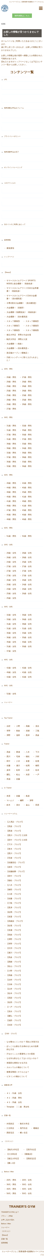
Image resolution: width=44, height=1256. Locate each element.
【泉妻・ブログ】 (14, 917)
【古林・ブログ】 (14, 984)
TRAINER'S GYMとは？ (10, 1212)
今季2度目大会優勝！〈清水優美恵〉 (22, 303)
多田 (8, 770)
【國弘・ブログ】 (14, 1016)
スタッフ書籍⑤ (13, 330)
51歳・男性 (11, 536)
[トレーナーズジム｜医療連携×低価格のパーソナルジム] (4, 8)
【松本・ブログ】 (14, 993)
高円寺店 (23, 1128)
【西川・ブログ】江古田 (17, 835)
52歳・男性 (27, 536)
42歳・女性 (11, 668)
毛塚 (18, 756)
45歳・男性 (27, 492)
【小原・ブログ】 (14, 894)
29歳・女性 (11, 553)
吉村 (8, 726)
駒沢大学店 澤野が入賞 (17, 339)
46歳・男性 (27, 519)
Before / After (9, 1172)
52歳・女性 (11, 694)
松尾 (37, 761)
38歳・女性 (27, 624)
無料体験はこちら (22, 16)
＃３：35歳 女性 (14, 1102)
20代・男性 (8, 369)
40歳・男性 (27, 488)
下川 (37, 752)
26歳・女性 (11, 557)
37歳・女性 (11, 651)
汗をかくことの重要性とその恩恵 (21, 1054)
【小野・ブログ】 (14, 971)
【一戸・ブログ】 (14, 1007)
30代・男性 (8, 417)
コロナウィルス (10, 183)
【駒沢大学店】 (13, 1150)
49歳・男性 (11, 483)
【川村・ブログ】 (10, 1034)
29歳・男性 (11, 382)
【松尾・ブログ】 (14, 926)
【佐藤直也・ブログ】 (16, 862)
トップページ (20, 62)
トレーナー (8, 702)
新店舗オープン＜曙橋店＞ (18, 353)
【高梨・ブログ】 (14, 998)
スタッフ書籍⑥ (32, 330)
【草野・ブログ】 (14, 944)
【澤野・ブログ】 (14, 939)
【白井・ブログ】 (14, 989)
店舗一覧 (7, 1115)
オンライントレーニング (13, 167)
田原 (37, 805)
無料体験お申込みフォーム (14, 108)
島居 (28, 796)
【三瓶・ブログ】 (14, 903)
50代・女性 (8, 685)
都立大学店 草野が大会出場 (19, 335)
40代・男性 (8, 475)
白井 (28, 770)
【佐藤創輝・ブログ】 (16, 871)
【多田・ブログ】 (14, 867)
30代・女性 (8, 607)
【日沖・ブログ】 (14, 948)
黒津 (28, 735)
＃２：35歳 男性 (14, 1098)
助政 (18, 731)
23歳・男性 (27, 395)
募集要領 (10, 248)
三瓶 (37, 731)
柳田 (37, 766)
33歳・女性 (11, 619)
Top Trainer (8, 718)
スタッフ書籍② (32, 321)
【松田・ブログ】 (14, 1002)
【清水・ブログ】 (14, 1011)
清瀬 (28, 731)
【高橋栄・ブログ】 (15, 921)
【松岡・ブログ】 (14, 912)
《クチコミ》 (9, 1141)
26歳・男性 (11, 404)
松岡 (28, 766)
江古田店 (10, 1128)
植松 (28, 756)
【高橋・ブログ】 (14, 975)
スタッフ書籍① (13, 326)
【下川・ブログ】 (14, 844)
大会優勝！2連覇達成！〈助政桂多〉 (22, 312)
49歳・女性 (11, 672)
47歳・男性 (11, 510)
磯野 (22, 800)
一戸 (37, 775)
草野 (8, 731)
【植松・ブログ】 (14, 880)
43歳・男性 (27, 510)
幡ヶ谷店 (23, 1133)
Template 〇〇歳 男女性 (18, 1107)
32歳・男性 (27, 426)
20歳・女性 (11, 585)
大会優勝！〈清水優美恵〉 (18, 317)
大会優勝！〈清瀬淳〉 (16, 308)
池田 (18, 735)
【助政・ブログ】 (14, 935)
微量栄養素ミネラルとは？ (18, 1072)
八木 (28, 752)
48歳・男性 (11, 492)
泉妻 (28, 761)
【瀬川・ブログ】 (14, 953)
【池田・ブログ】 (14, 1020)
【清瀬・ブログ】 (14, 930)
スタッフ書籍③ (13, 321)
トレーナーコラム (10, 814)
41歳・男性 (27, 497)
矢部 (28, 775)
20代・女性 (8, 545)
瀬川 (18, 766)
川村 (37, 756)
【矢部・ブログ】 (14, 1025)
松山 (18, 775)
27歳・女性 (11, 566)
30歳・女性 (11, 633)
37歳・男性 (11, 435)
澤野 (8, 735)
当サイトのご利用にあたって (14, 224)
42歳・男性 (27, 483)
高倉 (37, 735)
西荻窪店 (10, 1133)
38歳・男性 (27, 457)
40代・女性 (8, 660)
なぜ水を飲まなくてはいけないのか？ (22, 1058)
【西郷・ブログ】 (14, 962)
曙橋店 (36, 1128)
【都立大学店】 (13, 1159)
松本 (37, 770)
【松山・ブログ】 (14, 966)
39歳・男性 (11, 444)
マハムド (10, 800)
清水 (37, 726)
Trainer (6, 744)
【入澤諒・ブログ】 (15, 822)
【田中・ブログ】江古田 (17, 840)
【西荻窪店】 (31, 1159)
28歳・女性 (27, 557)
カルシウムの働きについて (18, 1067)
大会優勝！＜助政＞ (15, 344)
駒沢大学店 (24, 1124)
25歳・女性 (27, 562)
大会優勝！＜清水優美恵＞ (18, 348)
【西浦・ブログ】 (14, 831)
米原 (8, 796)
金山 (28, 805)
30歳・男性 (27, 435)
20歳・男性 (11, 377)
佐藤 (8, 766)
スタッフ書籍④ (32, 326)
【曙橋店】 (28, 1154)
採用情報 (7, 240)
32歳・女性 (11, 615)
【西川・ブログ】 (14, 853)
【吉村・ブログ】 (14, 980)
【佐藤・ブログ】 (14, 899)
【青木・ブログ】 (14, 849)
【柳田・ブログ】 (14, 890)
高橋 (28, 726)
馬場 (8, 779)
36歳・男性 (27, 466)
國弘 (8, 775)
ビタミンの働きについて (17, 1076)
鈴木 (8, 805)
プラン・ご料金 (7, 1216)
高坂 (8, 752)
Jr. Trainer (8, 788)
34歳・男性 (27, 448)
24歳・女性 (11, 562)
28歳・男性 (27, 386)
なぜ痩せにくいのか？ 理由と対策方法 (23, 1042)
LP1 (5, 79)
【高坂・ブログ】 (14, 826)
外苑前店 (10, 1124)
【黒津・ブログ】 (14, 908)
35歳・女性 (27, 637)
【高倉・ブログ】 (14, 957)
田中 (8, 761)
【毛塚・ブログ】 (14, 858)
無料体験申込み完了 (11, 152)
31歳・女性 (11, 624)
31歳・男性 (11, 426)
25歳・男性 (11, 391)
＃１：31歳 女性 (14, 1093)
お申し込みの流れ (7, 1220)
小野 (18, 726)
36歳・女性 (27, 615)
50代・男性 (8, 528)
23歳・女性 (11, 589)
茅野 (31, 800)
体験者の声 (8, 1085)
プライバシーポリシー (12, 136)
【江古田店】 (12, 1154)
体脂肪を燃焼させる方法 (17, 1063)
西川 (8, 756)
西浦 (18, 752)
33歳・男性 (27, 444)
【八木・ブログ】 (14, 885)
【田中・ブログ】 (14, 876)
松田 (18, 770)
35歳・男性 (27, 430)
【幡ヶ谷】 (11, 1163)
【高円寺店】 (31, 1150)
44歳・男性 (11, 488)
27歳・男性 (27, 377)
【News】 (7, 272)
